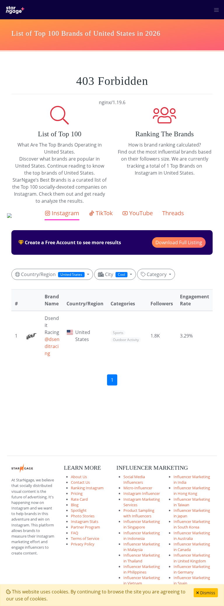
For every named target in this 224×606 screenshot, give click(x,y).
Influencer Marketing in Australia (192, 535)
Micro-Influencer (137, 487)
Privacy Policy (82, 544)
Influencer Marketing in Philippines (141, 569)
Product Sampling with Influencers (138, 513)
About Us (79, 476)
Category (157, 274)
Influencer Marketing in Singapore (141, 524)
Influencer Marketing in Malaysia (141, 546)
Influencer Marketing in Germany (192, 569)
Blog (74, 504)
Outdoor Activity (126, 339)
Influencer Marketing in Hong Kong (192, 490)
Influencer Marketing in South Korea (192, 524)
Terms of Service (85, 538)
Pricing (77, 493)
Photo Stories (82, 516)
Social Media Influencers (134, 479)
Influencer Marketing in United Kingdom (192, 557)
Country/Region (51, 274)
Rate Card (79, 499)
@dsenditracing (52, 346)
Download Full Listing (178, 242)
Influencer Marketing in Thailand (141, 557)
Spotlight (79, 510)
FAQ (74, 533)
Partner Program (85, 527)
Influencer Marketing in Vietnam (141, 580)
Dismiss (207, 592)
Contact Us (80, 482)
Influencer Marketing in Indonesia (141, 535)
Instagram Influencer (141, 493)
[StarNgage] (15, 9)
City (114, 274)
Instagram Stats (84, 521)
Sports (118, 332)
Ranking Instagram (87, 487)
